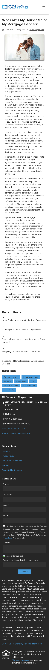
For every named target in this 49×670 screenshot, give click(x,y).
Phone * (6, 515)
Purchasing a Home (37, 30)
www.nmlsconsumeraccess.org (16, 433)
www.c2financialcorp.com (13, 428)
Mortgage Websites (21, 660)
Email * (6, 505)
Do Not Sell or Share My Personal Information (22, 644)
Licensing (6, 451)
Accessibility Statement (12, 470)
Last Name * (8, 495)
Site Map (5, 465)
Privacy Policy (8, 456)
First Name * (8, 484)
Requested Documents (12, 461)
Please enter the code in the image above (21, 560)
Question (6, 543)
